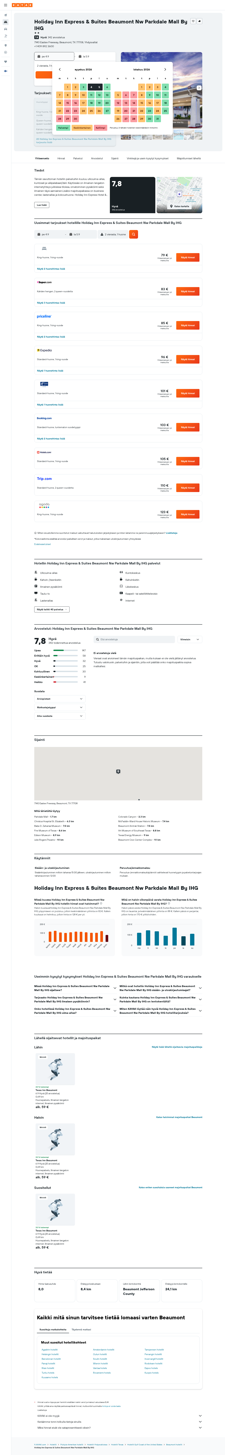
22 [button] (67, 110)
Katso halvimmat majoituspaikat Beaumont (179, 1117)
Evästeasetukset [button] (42, 544)
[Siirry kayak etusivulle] (22, 5)
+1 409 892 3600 (44, 46)
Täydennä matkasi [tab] (81, 1329)
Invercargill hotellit (154, 1358)
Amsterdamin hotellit (103, 1349)
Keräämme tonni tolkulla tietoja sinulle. (60, 1421)
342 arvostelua (56, 37)
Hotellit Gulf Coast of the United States (144, 1444)
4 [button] (91, 87)
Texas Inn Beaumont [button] (46, 1090)
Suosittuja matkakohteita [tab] (53, 1329)
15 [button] (67, 103)
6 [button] (107, 87)
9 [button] (75, 95)
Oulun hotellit (100, 1354)
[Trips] (5, 61)
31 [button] (157, 118)
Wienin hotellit (100, 1363)
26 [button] (99, 110)
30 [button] (75, 118)
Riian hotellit (48, 1368)
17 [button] (83, 103)
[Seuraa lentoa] (5, 52)
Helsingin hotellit (50, 1354)
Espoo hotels (151, 1368)
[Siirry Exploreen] (5, 45)
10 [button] (83, 95)
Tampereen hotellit (154, 1349)
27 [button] (107, 110)
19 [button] (99, 103)
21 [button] (59, 110)
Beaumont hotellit (174, 1444)
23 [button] (75, 110)
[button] (5, 5)
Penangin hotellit (153, 1354)
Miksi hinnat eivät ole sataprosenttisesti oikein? (64, 1427)
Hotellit (53, 1444)
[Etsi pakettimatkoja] (5, 36)
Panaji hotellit (48, 1363)
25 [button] (91, 110)
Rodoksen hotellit (153, 1363)
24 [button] (83, 110)
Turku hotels (48, 1372)
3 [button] (83, 87)
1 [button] (67, 87)
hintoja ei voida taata (111, 1406)
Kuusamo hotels (50, 1377)
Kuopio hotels (151, 1372)
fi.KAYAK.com (40, 1444)
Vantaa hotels (100, 1368)
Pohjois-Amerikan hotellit (71, 1444)
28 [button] (59, 118)
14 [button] (59, 103)
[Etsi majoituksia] (5, 22)
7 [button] (59, 95)
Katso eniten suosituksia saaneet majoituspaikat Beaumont (170, 1187)
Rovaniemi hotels (102, 1372)
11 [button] (91, 95)
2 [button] (75, 87)
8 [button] (67, 95)
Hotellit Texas (117, 1444)
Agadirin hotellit (50, 1349)
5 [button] (99, 87)
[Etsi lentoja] (5, 15)
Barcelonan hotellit (51, 1358)
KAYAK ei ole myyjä (48, 1415)
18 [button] (91, 103)
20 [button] (107, 103)
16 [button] (75, 103)
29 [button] (67, 118)
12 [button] (99, 95)
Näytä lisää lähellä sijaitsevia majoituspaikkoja (177, 1046)
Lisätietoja (171, 532)
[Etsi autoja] (5, 29)
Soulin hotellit (100, 1358)
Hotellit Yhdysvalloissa (97, 1444)
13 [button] (107, 95)
